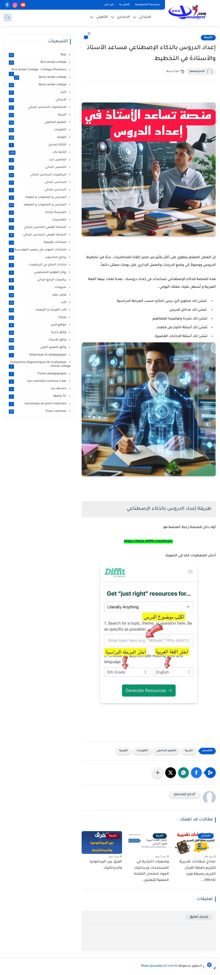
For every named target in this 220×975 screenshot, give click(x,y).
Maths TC (39, 396)
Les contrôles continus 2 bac (39, 381)
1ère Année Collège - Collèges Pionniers (39, 70)
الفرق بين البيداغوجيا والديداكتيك (106, 865)
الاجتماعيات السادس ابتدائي (39, 107)
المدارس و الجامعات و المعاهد (38, 205)
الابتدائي (145, 17)
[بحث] (7, 17)
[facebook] (7, 5)
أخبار (38, 92)
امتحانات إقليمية (39, 242)
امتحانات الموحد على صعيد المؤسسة (39, 250)
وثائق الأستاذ (38, 340)
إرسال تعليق (199, 917)
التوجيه (123, 750)
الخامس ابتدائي (39, 167)
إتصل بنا (124, 4)
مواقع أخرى (39, 325)
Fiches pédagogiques (39, 374)
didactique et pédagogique (39, 355)
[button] (196, 772)
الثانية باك (38, 152)
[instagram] (15, 5)
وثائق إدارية (38, 332)
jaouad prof (197, 71)
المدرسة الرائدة (39, 212)
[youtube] (23, 5)
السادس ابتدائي (38, 182)
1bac (38, 55)
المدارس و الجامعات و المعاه (39, 197)
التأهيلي (102, 17)
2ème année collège (41, 77)
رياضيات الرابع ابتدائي (39, 280)
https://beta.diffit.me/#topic (148, 541)
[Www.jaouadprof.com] (187, 12)
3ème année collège (38, 85)
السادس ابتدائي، (39, 190)
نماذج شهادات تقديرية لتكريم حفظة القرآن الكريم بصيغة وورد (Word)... (197, 871)
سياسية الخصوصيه (147, 4)
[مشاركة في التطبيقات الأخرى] (157, 772)
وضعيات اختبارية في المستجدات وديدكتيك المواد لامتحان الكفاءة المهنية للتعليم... (151, 871)
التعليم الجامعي (166, 750)
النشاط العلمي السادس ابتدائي (39, 235)
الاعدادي (123, 17)
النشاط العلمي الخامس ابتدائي (39, 227)
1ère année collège (38, 62)
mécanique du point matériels (39, 404)
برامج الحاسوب (39, 257)
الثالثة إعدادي (39, 145)
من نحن (109, 4)
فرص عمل (38, 295)
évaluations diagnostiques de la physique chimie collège (40, 364)
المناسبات (39, 220)
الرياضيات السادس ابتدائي (38, 175)
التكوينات (142, 750)
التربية (208, 37)
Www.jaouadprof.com (157, 966)
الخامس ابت (39, 160)
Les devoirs (39, 389)
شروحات (39, 287)
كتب (38, 302)
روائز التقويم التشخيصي (39, 272)
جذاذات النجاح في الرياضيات (39, 265)
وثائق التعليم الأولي (38, 347)
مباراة (38, 317)
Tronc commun (38, 411)
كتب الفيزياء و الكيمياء (38, 310)
